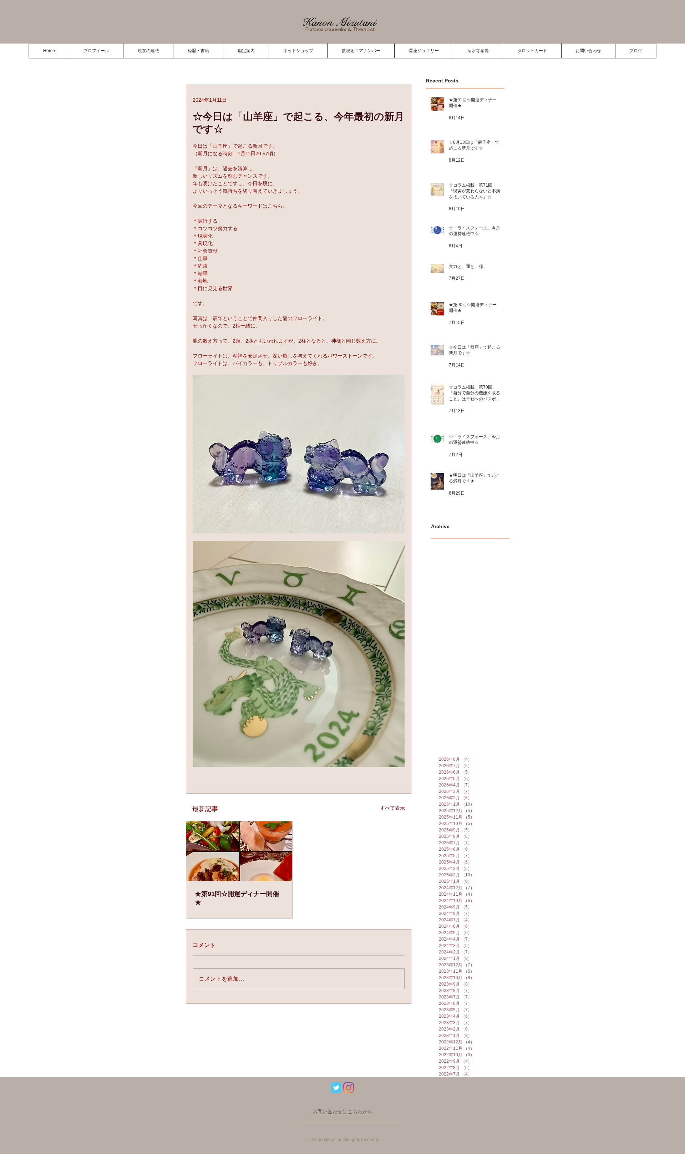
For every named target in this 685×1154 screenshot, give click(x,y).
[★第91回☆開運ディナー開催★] (239, 851)
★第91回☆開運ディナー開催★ (237, 898)
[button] (198, 51)
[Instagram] (348, 1087)
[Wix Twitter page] (336, 1087)
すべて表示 (392, 808)
